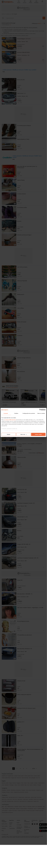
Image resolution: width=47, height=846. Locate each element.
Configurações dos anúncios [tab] (29, 413)
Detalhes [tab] (16, 413)
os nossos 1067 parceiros (10, 419)
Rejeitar (8, 434)
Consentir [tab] (6, 413)
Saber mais (22, 434)
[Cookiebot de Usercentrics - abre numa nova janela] (40, 410)
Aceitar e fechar (38, 434)
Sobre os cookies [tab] (41, 413)
